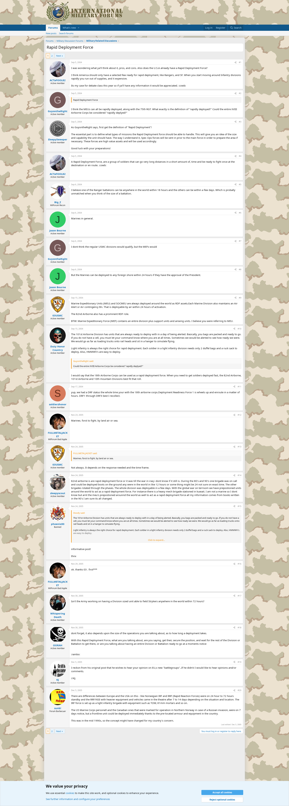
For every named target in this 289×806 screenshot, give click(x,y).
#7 (240, 241)
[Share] (235, 62)
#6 (240, 212)
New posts (51, 33)
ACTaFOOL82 (58, 80)
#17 (239, 595)
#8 (240, 269)
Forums (53, 27)
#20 (239, 690)
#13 (239, 446)
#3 (240, 121)
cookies (70, 793)
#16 (239, 563)
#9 (240, 297)
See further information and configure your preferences (78, 799)
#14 (239, 475)
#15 (239, 506)
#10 (239, 328)
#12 (239, 414)
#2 (240, 93)
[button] (78, 28)
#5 (240, 184)
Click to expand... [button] (156, 539)
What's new (69, 27)
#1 (240, 62)
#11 (239, 386)
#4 (240, 156)
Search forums (66, 33)
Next (58, 55)
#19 (239, 662)
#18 (239, 627)
